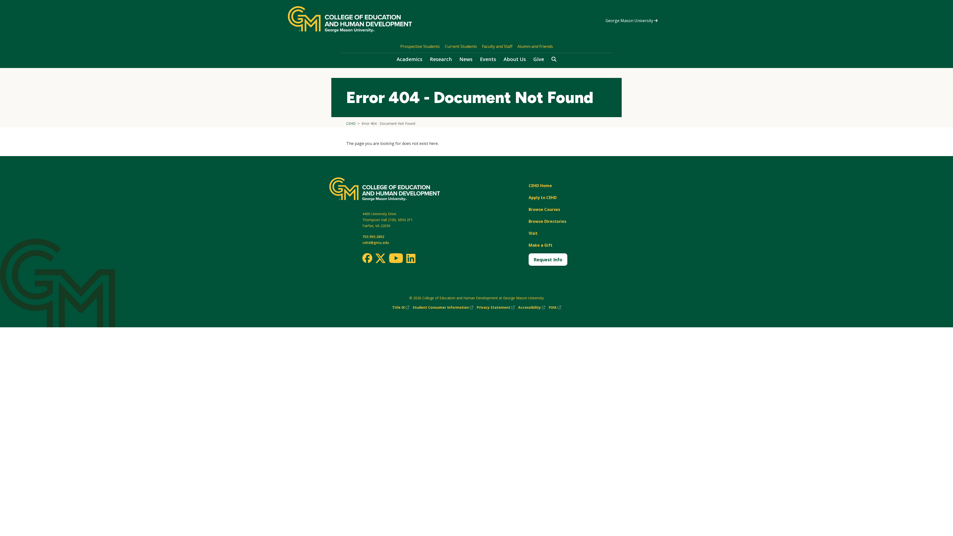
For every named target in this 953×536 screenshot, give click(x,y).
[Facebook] (367, 258)
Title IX (400, 307)
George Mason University (630, 20)
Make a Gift (540, 245)
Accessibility (531, 307)
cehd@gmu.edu (375, 242)
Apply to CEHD (543, 197)
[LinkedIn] (410, 258)
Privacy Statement (496, 307)
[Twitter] (380, 258)
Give (538, 59)
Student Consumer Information (443, 307)
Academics (409, 59)
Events (488, 59)
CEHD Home (540, 185)
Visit (533, 233)
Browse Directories (547, 221)
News (466, 59)
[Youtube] (396, 259)
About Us (515, 59)
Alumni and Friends (535, 46)
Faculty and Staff (497, 46)
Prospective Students (420, 46)
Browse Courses (544, 209)
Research (441, 59)
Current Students (461, 46)
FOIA (555, 307)
